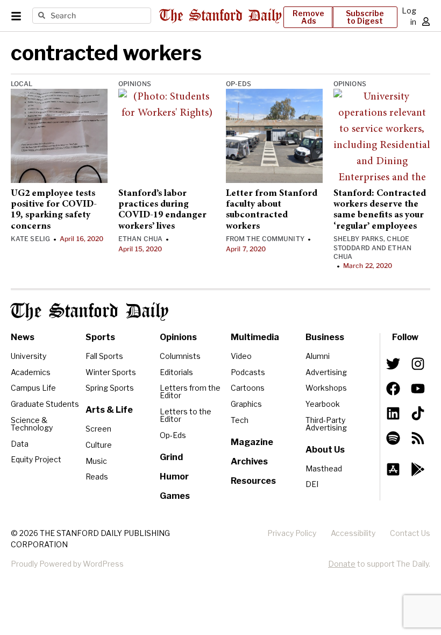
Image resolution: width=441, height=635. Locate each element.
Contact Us (410, 533)
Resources (253, 481)
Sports (100, 337)
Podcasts (248, 372)
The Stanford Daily (89, 311)
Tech (239, 420)
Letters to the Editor (185, 415)
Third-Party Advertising (326, 423)
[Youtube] (418, 388)
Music (96, 460)
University (28, 356)
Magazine (252, 442)
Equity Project (36, 459)
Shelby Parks (358, 239)
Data (20, 443)
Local (22, 84)
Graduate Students (45, 403)
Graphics (246, 403)
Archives (249, 461)
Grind (171, 457)
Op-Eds (239, 84)
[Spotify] (393, 438)
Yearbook (322, 403)
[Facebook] (393, 388)
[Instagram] (418, 363)
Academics (31, 372)
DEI (311, 484)
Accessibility (353, 533)
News (22, 337)
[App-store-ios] (393, 469)
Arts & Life (109, 410)
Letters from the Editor (190, 391)
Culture (99, 444)
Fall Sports (104, 356)
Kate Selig (30, 239)
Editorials (176, 372)
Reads (97, 476)
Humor (174, 476)
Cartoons (248, 387)
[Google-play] (418, 469)
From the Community (265, 239)
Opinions (134, 84)
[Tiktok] (418, 413)
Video (241, 356)
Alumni (317, 356)
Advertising (326, 372)
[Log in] (426, 21)
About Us (325, 449)
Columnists (180, 356)
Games (175, 496)
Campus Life (33, 387)
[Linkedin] (393, 413)
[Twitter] (393, 363)
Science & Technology (32, 423)
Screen (98, 428)
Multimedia (255, 337)
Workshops (326, 387)
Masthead (323, 468)
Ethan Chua (140, 239)
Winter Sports (111, 372)
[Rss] (418, 438)
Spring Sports (110, 387)
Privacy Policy (291, 533)
